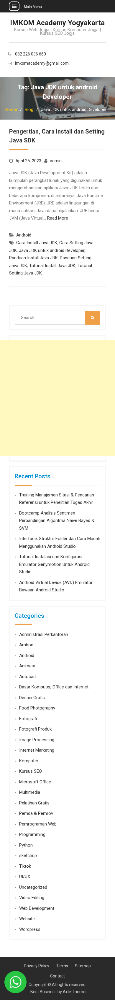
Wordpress (29, 929)
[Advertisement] (57, 398)
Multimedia (29, 792)
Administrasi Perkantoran (43, 634)
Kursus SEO (30, 771)
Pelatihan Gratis (34, 803)
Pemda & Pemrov (36, 813)
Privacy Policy (36, 966)
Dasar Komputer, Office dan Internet (53, 687)
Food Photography (37, 708)
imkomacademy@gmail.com (42, 63)
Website (27, 918)
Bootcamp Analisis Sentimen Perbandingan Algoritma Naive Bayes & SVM (56, 520)
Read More (57, 218)
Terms (62, 966)
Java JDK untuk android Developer (51, 250)
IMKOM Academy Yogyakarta (57, 23)
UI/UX (24, 876)
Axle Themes (75, 991)
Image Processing (36, 739)
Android (23, 235)
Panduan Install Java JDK (33, 258)
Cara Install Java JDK (36, 242)
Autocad (27, 676)
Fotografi (28, 718)
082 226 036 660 (30, 54)
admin (56, 161)
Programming (32, 834)
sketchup (28, 855)
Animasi (27, 666)
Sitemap (83, 966)
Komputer (28, 761)
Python (26, 845)
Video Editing (31, 897)
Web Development (36, 908)
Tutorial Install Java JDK (52, 265)
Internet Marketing (36, 750)
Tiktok (25, 866)
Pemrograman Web (38, 824)
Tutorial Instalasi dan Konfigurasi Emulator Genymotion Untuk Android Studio (54, 564)
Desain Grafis (32, 697)
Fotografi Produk (35, 729)
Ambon (26, 644)
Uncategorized (33, 887)
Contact (57, 976)
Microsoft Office (35, 782)
